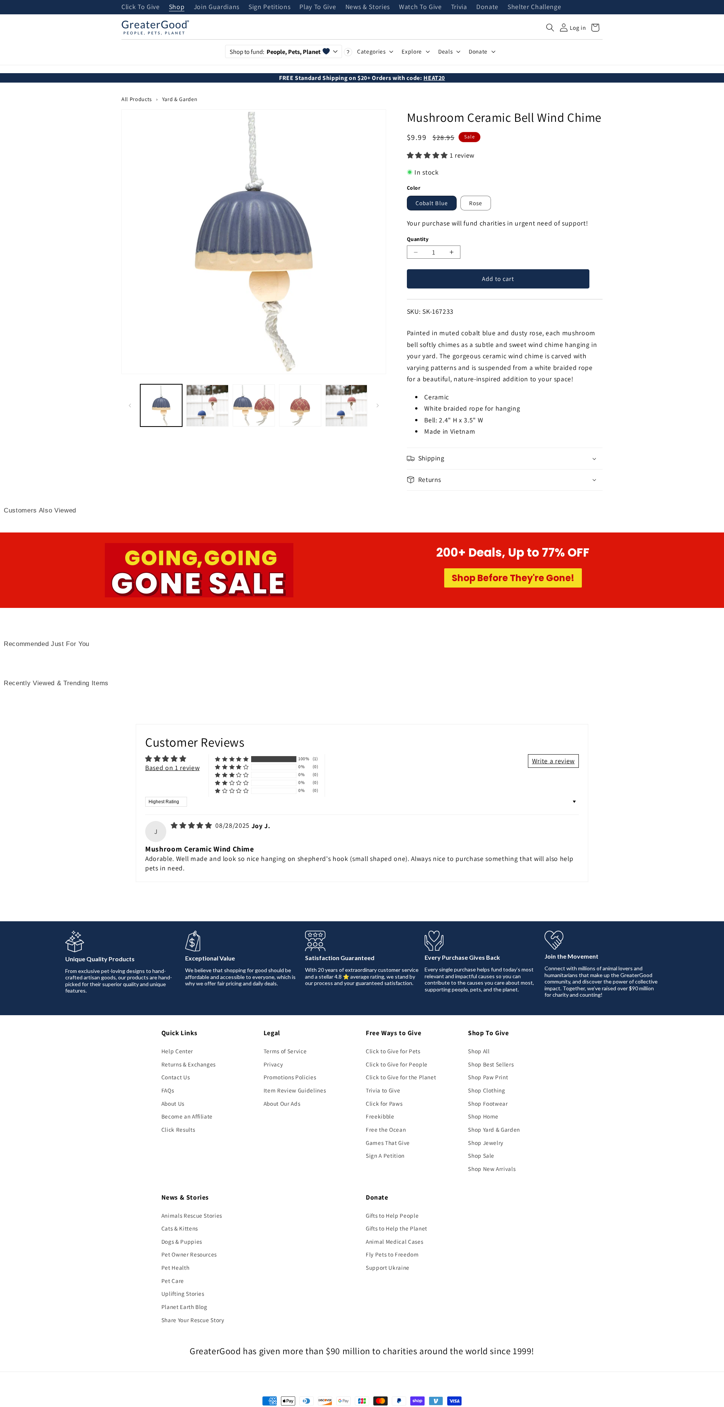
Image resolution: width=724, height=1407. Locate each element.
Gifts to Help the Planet (396, 1228)
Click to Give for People (397, 1064)
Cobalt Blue (432, 203)
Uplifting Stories (182, 1293)
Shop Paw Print (488, 1077)
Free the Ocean (386, 1129)
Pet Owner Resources (189, 1254)
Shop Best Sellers (491, 1064)
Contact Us (175, 1077)
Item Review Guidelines (295, 1090)
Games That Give (388, 1142)
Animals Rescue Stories (191, 1215)
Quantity (418, 238)
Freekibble (380, 1116)
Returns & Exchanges (188, 1064)
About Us (172, 1103)
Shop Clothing (486, 1090)
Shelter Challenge (534, 7)
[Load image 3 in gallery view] (254, 406)
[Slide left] (129, 405)
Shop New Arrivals (491, 1168)
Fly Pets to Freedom (392, 1254)
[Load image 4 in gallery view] (300, 406)
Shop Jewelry (485, 1142)
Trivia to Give (383, 1090)
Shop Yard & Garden (494, 1129)
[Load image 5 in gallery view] (346, 406)
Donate (487, 7)
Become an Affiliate (187, 1116)
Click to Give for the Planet (401, 1077)
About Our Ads (282, 1103)
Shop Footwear (488, 1103)
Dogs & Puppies (181, 1241)
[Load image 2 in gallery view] (207, 406)
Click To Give (140, 7)
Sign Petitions (269, 7)
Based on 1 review (172, 767)
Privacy (273, 1064)
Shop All (478, 1051)
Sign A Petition (385, 1155)
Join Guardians (216, 7)
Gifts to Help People (392, 1215)
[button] (550, 27)
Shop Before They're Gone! (513, 578)
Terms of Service (285, 1051)
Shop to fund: (275, 52)
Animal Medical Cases (394, 1241)
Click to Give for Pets (393, 1051)
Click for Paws (384, 1103)
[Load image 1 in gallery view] (161, 406)
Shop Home (483, 1116)
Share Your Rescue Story (192, 1320)
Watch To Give (420, 7)
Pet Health (175, 1267)
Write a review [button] (553, 760)
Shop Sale (481, 1155)
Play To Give (317, 7)
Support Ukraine (388, 1267)
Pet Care (172, 1280)
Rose (475, 203)
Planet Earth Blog (184, 1306)
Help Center (177, 1051)
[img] (192, 825)
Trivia (459, 7)
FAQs (167, 1090)
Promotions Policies (290, 1077)
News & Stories (367, 7)
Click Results (178, 1129)
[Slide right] (378, 405)
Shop (177, 7)
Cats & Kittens (179, 1228)
